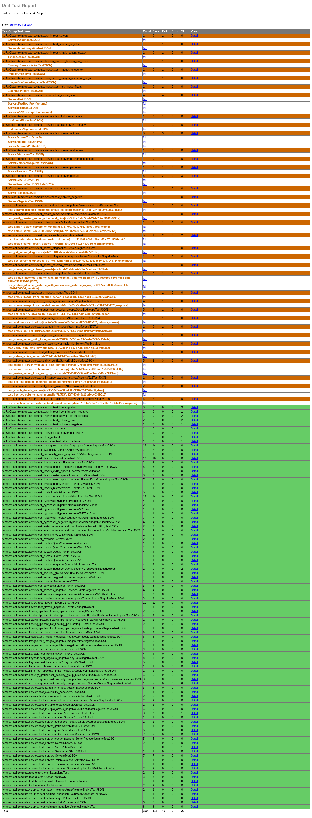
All (31, 24)
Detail (194, 35)
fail (145, 39)
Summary (15, 24)
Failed (26, 24)
